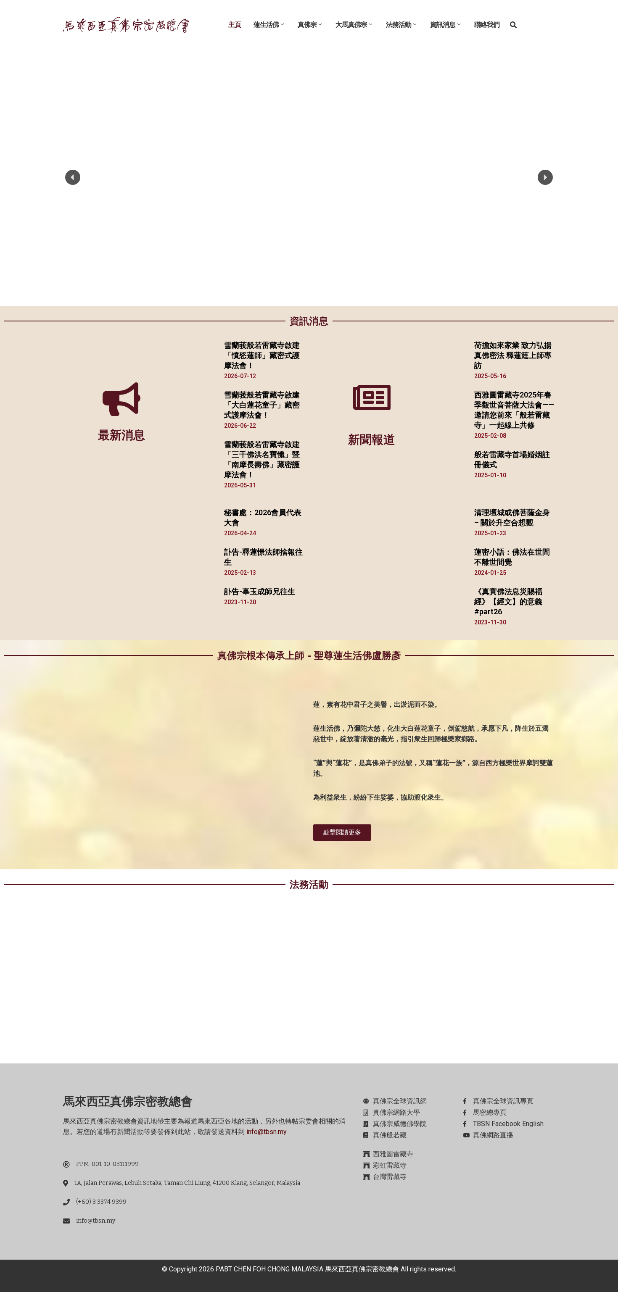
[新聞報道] (371, 397)
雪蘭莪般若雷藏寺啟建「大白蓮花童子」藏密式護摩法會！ (262, 404)
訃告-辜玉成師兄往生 (259, 591)
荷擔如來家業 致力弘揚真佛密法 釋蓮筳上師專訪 (513, 355)
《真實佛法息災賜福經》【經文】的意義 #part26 (508, 601)
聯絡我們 (486, 25)
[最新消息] (121, 399)
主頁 (234, 25)
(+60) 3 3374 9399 (101, 1201)
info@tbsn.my (266, 1132)
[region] (309, 177)
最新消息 (121, 435)
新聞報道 (371, 440)
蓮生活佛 (266, 25)
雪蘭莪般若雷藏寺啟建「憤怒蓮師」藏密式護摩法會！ (262, 355)
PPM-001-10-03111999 (107, 1164)
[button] (72, 177)
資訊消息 (442, 25)
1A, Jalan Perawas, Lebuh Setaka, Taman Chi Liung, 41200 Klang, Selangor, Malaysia (187, 1183)
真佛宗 (307, 25)
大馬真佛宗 (351, 25)
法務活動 (398, 25)
